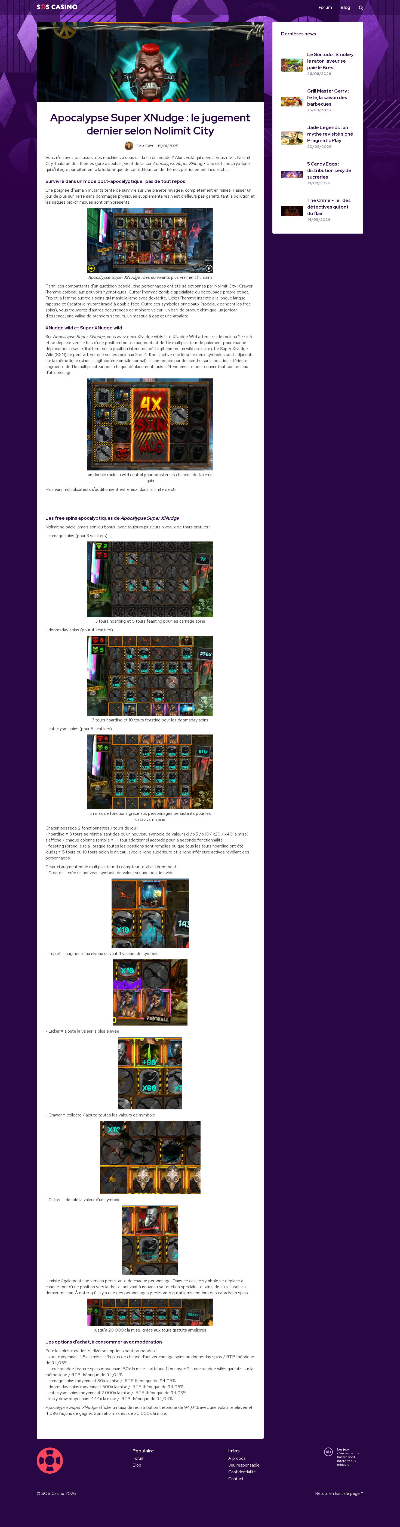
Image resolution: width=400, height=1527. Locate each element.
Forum (325, 7)
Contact (236, 1479)
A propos (237, 1458)
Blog (345, 7)
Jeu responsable (244, 1465)
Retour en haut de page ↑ (339, 1493)
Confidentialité (242, 1472)
